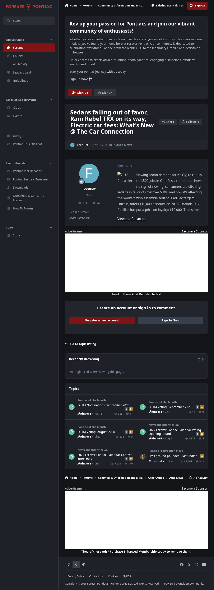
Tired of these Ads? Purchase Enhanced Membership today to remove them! (136, 551)
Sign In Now (170, 320)
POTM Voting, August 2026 (96, 432)
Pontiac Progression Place (166, 451)
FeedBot (89, 189)
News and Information (164, 425)
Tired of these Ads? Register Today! (136, 294)
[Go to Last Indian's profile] (143, 457)
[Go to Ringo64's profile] (72, 407)
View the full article (131, 219)
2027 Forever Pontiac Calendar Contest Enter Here (105, 457)
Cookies (113, 576)
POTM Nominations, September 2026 (103, 405)
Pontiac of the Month (92, 400)
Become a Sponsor (195, 231)
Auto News (124, 145)
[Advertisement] (136, 262)
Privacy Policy (76, 576)
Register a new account (102, 320)
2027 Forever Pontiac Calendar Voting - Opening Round (176, 432)
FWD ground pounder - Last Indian (173, 456)
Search (18, 21)
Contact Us (96, 576)
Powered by (184, 583)
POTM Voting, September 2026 (170, 407)
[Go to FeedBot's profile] (72, 145)
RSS (128, 576)
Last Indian (159, 461)
